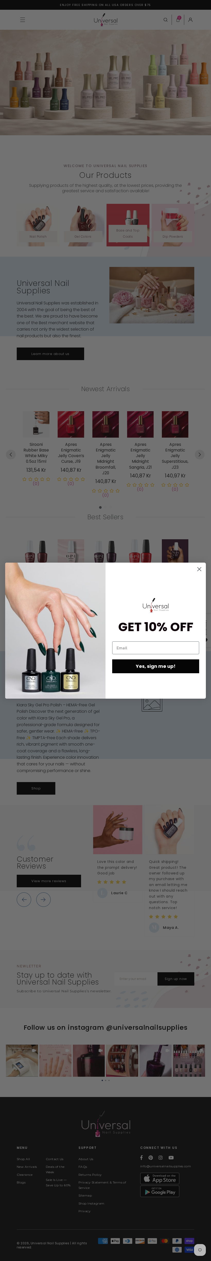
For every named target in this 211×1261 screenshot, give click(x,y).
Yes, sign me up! (155, 666)
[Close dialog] (199, 569)
